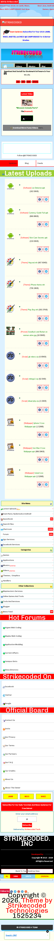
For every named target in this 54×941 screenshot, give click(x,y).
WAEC (43, 796)
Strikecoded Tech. (33, 829)
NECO (27, 796)
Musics (31, 66)
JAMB (10, 796)
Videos (18, 66)
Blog (43, 66)
